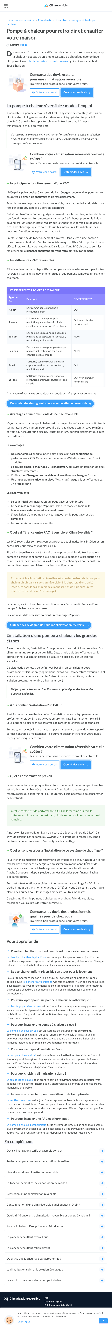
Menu (6, 7)
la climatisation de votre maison (49, 61)
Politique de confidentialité (58, 1305)
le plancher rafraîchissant (37, 982)
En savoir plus (24, 1322)
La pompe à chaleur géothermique (26, 1125)
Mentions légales (53, 1302)
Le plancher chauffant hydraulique (26, 957)
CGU (47, 1298)
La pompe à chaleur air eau (22, 1031)
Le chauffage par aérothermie (24, 1006)
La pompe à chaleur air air (22, 1055)
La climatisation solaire (20, 1080)
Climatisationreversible (21, 20)
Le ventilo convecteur (19, 1100)
